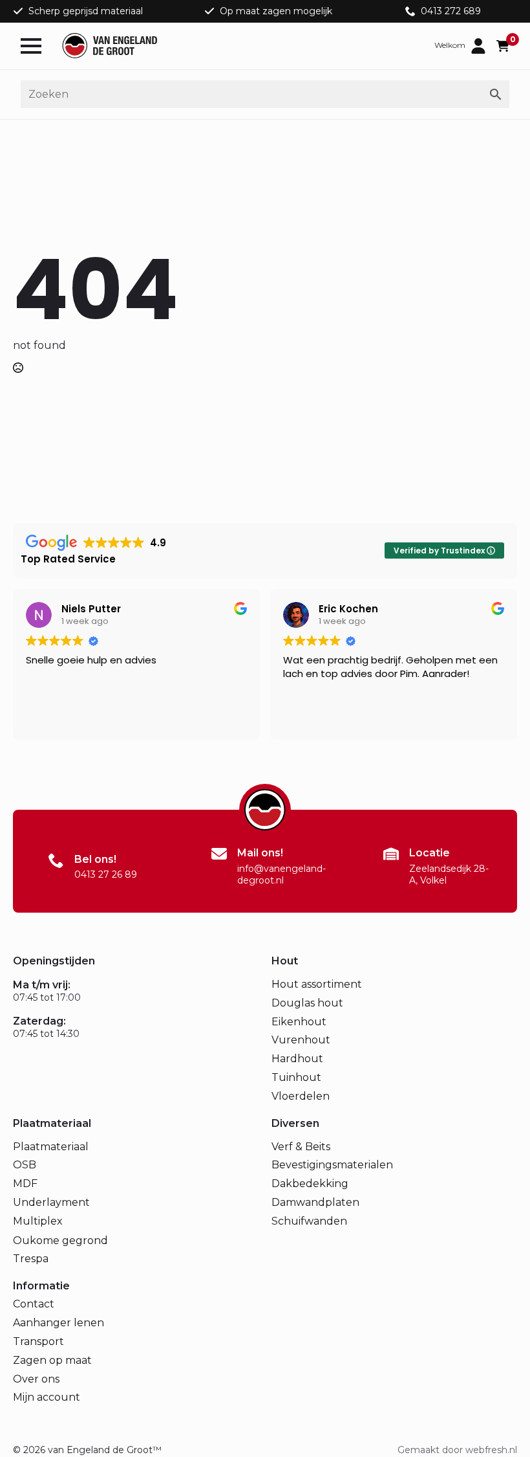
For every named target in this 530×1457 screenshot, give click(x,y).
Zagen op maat (52, 1360)
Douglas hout (307, 1003)
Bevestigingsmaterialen (332, 1165)
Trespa (30, 1258)
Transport (38, 1341)
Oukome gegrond (60, 1240)
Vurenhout (300, 1040)
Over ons (36, 1379)
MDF (25, 1183)
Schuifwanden (309, 1221)
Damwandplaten (315, 1202)
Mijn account (46, 1397)
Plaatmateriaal (51, 1146)
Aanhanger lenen (58, 1323)
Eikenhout (298, 1022)
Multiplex (38, 1221)
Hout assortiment (316, 984)
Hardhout (297, 1058)
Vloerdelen (300, 1096)
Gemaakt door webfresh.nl (457, 1450)
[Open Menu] (31, 46)
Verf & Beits (300, 1146)
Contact (33, 1304)
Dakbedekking (309, 1183)
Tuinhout (296, 1077)
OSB (24, 1165)
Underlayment (51, 1202)
